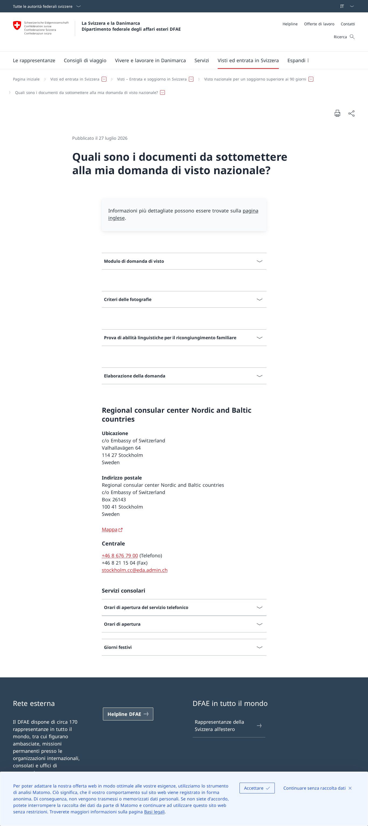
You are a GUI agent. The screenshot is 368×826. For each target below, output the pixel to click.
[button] (34, 60)
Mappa (109, 529)
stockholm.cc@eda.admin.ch (135, 570)
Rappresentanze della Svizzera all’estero (219, 725)
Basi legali (154, 812)
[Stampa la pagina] (337, 113)
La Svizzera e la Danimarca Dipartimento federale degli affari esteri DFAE (131, 26)
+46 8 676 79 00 (120, 555)
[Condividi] (351, 113)
